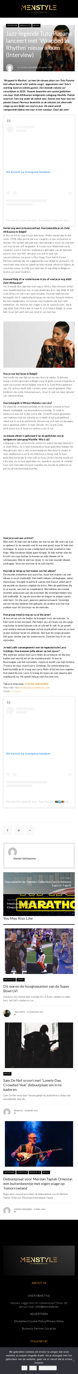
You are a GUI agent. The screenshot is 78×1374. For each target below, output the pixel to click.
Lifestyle (22, 1172)
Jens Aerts (19, 1012)
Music (36, 25)
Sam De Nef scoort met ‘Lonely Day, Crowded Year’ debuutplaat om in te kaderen (32, 1085)
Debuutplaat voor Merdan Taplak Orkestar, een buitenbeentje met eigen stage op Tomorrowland (38, 1183)
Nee (33, 1368)
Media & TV (25, 25)
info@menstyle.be (47, 1306)
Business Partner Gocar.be (39, 1328)
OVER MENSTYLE (39, 1295)
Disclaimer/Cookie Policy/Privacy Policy (39, 1321)
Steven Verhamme (29, 67)
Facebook (16, 691)
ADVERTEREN (39, 1313)
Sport (21, 979)
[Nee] (73, 1361)
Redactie (18, 1110)
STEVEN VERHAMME (37, 683)
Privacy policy (47, 1368)
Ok (24, 1368)
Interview (12, 25)
